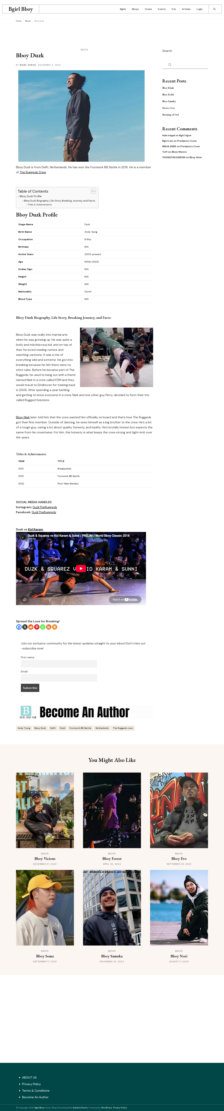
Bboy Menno (179, 151)
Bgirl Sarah (28, 65)
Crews (148, 9)
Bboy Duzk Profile (31, 196)
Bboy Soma (45, 956)
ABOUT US (29, 1077)
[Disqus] (112, 1018)
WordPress (106, 1107)
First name (27, 657)
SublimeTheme (80, 1107)
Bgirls (123, 9)
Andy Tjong (24, 728)
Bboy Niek (23, 417)
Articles (186, 9)
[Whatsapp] (42, 627)
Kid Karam (35, 529)
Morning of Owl (170, 114)
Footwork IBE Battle (80, 728)
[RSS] (48, 627)
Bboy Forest (112, 858)
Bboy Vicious (44, 858)
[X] (25, 627)
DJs (174, 9)
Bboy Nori (179, 956)
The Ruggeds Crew (33, 172)
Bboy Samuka (169, 101)
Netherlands (102, 728)
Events (162, 9)
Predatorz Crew (187, 140)
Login (200, 9)
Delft (53, 728)
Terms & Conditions (36, 1091)
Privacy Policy (31, 1084)
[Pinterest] (36, 627)
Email (24, 671)
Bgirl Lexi (167, 140)
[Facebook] (19, 627)
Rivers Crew (168, 108)
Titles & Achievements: (40, 204)
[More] (54, 627)
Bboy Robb (168, 94)
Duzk (62, 728)
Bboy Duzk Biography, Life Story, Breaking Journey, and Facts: (59, 200)
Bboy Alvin (195, 157)
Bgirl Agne (185, 135)
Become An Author (35, 1097)
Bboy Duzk (40, 728)
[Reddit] (31, 627)
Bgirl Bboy (21, 8)
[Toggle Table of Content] (91, 191)
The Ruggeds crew (123, 728)
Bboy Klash (168, 87)
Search (167, 51)
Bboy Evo (179, 858)
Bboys (135, 9)
